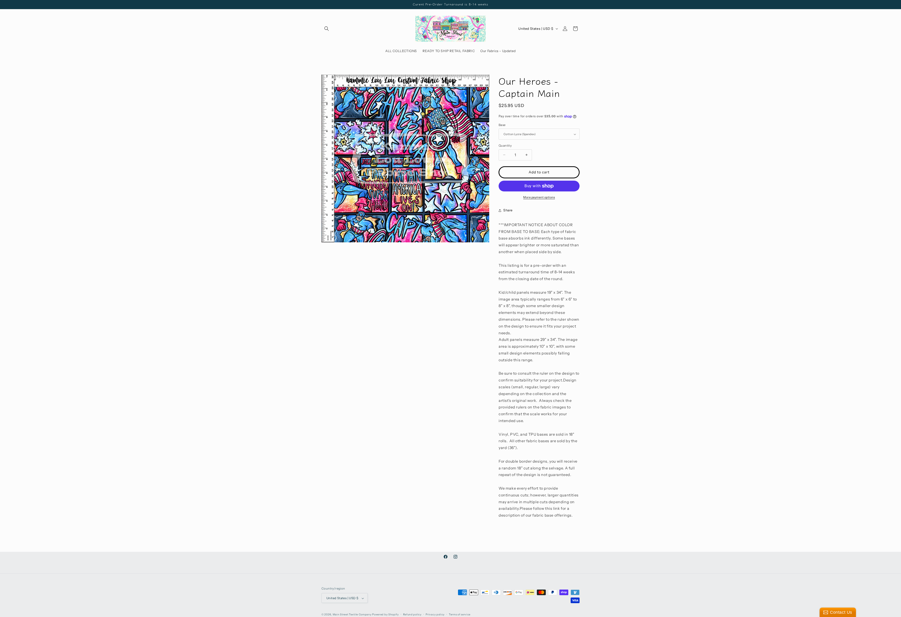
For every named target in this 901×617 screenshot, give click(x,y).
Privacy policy (435, 614)
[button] (326, 28)
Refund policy (412, 614)
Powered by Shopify (385, 614)
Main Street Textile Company (352, 614)
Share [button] (508, 210)
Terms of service (459, 614)
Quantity (505, 145)
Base (502, 125)
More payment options (539, 197)
